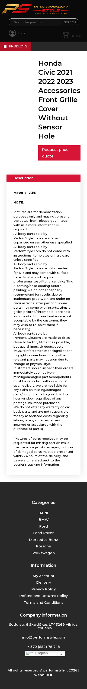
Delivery (43, 582)
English (41, 653)
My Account (43, 576)
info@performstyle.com (43, 637)
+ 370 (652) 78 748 (43, 646)
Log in (22, 33)
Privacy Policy (43, 589)
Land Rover (43, 533)
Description (23, 178)
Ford (43, 526)
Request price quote (55, 152)
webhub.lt (43, 675)
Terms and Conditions (43, 602)
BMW (44, 519)
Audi (43, 513)
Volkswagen (43, 553)
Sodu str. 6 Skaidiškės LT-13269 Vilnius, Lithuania (43, 626)
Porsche (43, 546)
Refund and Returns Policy (43, 595)
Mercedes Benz (43, 539)
